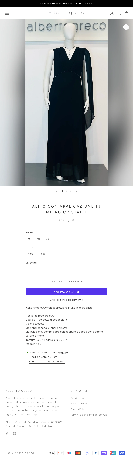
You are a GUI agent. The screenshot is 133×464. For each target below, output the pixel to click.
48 (38, 239)
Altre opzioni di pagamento (66, 299)
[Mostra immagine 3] (70, 191)
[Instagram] (14, 433)
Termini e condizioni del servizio (89, 414)
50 (47, 239)
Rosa (43, 253)
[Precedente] (56, 191)
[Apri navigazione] (7, 13)
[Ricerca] (119, 13)
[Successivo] (76, 191)
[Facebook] (7, 433)
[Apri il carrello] (126, 13)
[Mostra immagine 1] (62, 191)
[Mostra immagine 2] (66, 191)
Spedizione (77, 398)
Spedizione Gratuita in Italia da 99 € (66, 3)
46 (29, 239)
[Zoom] (126, 27)
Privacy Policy (78, 409)
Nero (30, 253)
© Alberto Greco (21, 453)
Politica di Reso (79, 403)
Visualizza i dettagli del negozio (47, 361)
